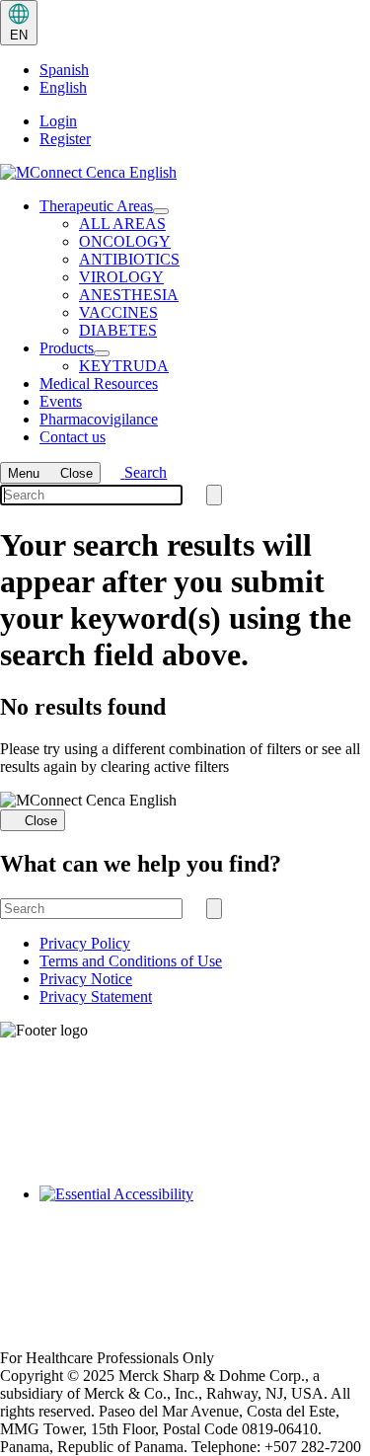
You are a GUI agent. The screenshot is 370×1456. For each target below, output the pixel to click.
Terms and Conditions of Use (130, 961)
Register (65, 138)
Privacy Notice (85, 978)
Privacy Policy (84, 943)
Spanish (64, 69)
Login (58, 121)
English (63, 87)
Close (41, 820)
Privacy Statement (95, 996)
